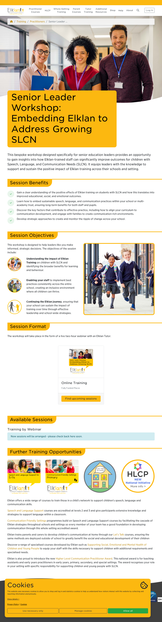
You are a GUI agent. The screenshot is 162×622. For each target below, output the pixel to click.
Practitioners (37, 21)
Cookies (23, 604)
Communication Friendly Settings (26, 520)
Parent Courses (76, 10)
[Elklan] (15, 10)
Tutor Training (88, 10)
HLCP (47, 10)
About (129, 10)
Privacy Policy (13, 604)
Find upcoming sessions (81, 398)
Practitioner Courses (35, 10)
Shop (112, 10)
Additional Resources (101, 10)
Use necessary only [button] (33, 611)
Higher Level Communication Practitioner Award (84, 558)
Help (120, 10)
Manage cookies (83, 611)
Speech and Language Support (25, 510)
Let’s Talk (118, 534)
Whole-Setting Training (61, 10)
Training (21, 21)
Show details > (13, 599)
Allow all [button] (128, 611)
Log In (149, 10)
